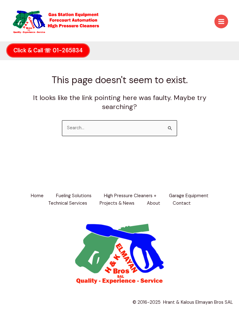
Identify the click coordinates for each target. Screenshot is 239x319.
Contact (182, 203)
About (153, 203)
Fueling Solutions (73, 196)
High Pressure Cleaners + (130, 196)
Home (37, 196)
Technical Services (67, 203)
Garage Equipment (189, 196)
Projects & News (117, 203)
